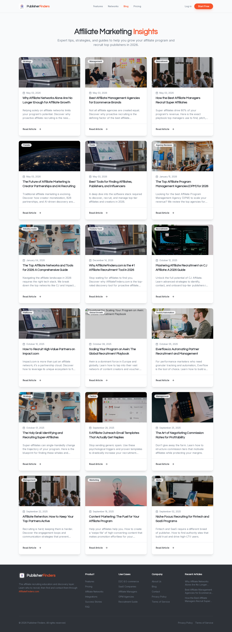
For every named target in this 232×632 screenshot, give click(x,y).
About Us (156, 581)
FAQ (87, 606)
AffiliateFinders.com (29, 591)
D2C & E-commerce (129, 581)
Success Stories (93, 601)
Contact (156, 591)
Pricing (137, 6)
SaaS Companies (127, 586)
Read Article (29, 129)
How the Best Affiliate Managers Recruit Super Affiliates (197, 600)
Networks (113, 6)
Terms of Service (161, 601)
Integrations (91, 596)
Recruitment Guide (128, 601)
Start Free (203, 6)
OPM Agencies (126, 596)
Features (98, 6)
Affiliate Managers (128, 591)
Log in (188, 6)
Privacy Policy (159, 596)
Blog (126, 6)
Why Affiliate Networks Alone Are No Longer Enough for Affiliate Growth (199, 583)
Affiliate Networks (94, 591)
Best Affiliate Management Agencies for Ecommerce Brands (198, 591)
